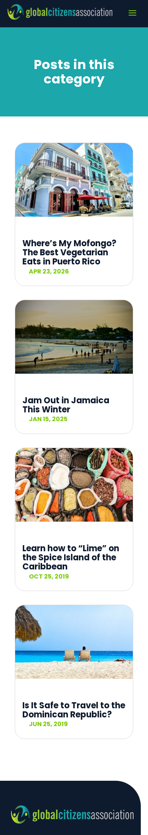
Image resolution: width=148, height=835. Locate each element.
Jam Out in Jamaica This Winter (65, 405)
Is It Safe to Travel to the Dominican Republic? (73, 710)
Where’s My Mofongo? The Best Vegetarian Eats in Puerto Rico (69, 252)
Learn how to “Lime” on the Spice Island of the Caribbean (70, 557)
